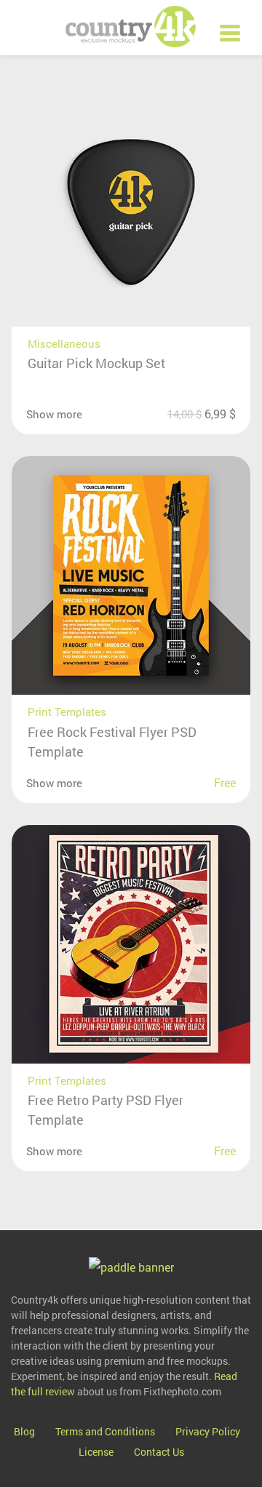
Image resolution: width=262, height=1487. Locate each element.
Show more (54, 414)
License (96, 1452)
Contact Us (159, 1452)
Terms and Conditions (105, 1431)
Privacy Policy (207, 1431)
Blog (24, 1431)
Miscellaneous (64, 343)
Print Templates (67, 711)
